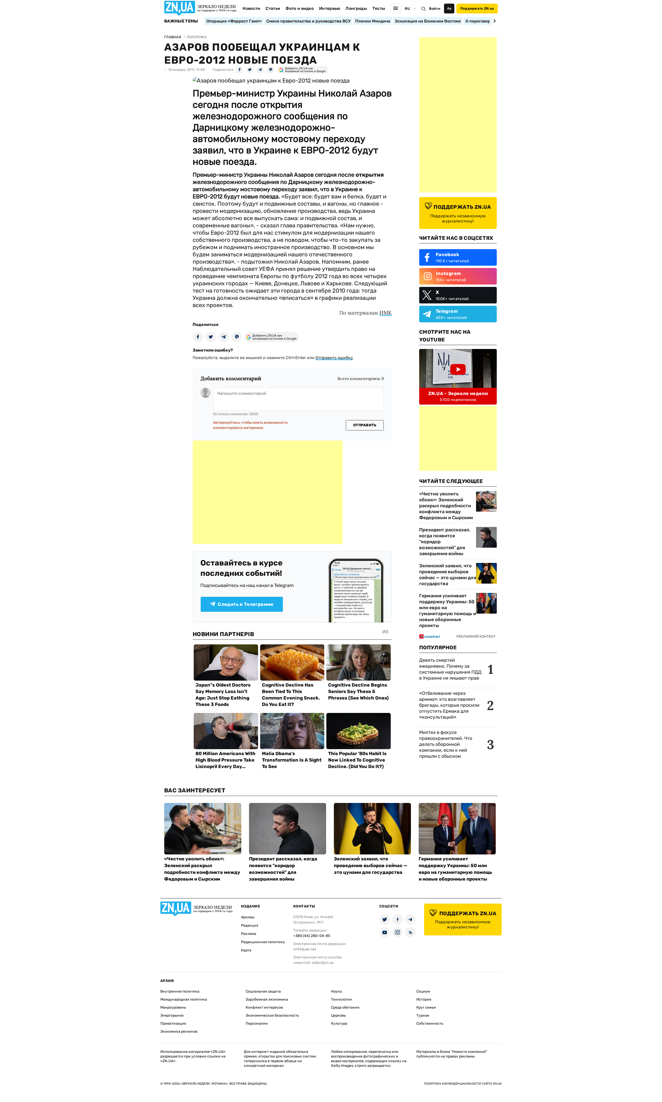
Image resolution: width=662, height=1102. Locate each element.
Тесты (378, 8)
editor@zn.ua (323, 962)
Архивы (247, 917)
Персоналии (257, 1023)
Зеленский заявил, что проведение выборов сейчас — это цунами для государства (447, 574)
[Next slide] (494, 21)
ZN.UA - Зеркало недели (458, 393)
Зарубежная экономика (267, 999)
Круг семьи (426, 1007)
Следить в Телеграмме (245, 604)
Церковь (338, 1015)
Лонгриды (356, 8)
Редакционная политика (263, 942)
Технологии (341, 999)
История (423, 999)
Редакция (249, 925)
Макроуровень (173, 1007)
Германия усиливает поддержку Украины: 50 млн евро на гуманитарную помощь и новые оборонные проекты (447, 610)
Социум (423, 991)
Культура (339, 1023)
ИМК (385, 312)
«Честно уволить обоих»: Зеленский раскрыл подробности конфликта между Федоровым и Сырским (446, 505)
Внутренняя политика (179, 991)
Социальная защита (263, 991)
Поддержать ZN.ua (477, 8)
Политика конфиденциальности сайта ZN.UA (463, 1083)
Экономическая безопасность (272, 1015)
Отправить (365, 425)
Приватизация (173, 1023)
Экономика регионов (179, 1031)
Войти (434, 8)
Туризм (422, 1015)
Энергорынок (172, 1015)
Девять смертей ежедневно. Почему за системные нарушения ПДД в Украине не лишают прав (450, 669)
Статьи (273, 8)
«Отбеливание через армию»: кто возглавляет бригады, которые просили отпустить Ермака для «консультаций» (449, 705)
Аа (449, 8)
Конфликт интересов (264, 1007)
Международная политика (183, 999)
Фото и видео (299, 8)
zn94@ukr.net (304, 949)
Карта (246, 950)
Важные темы (181, 21)
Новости (251, 8)
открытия (370, 174)
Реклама (248, 934)
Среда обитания (345, 1007)
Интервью (329, 8)
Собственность (429, 1023)
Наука (336, 991)
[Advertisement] (268, 492)
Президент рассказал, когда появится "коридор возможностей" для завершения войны (444, 541)
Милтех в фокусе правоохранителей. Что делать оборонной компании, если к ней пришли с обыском (445, 744)
